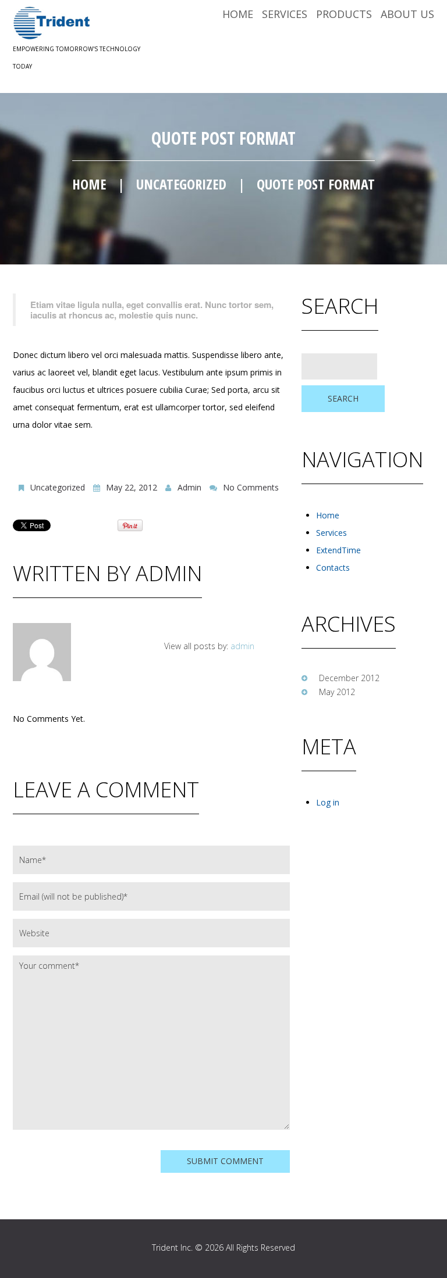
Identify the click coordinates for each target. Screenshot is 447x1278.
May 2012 (337, 691)
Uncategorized (181, 184)
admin (189, 487)
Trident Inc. (172, 1247)
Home (237, 14)
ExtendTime (338, 550)
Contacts (333, 567)
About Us (407, 14)
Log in (327, 802)
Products (344, 14)
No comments (251, 487)
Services (284, 14)
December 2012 (349, 677)
